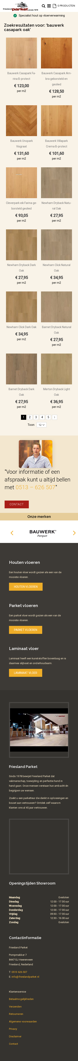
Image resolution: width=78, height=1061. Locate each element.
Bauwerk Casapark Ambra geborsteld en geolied (57, 79)
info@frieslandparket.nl (25, 976)
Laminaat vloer (25, 672)
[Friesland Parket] (20, 4)
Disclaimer (15, 1036)
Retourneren (16, 1013)
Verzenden (15, 1006)
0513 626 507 (19, 971)
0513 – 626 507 (35, 487)
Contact (17, 504)
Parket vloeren (25, 629)
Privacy (13, 1028)
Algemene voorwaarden (23, 1021)
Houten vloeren (26, 586)
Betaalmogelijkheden (21, 999)
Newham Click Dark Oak (21, 327)
